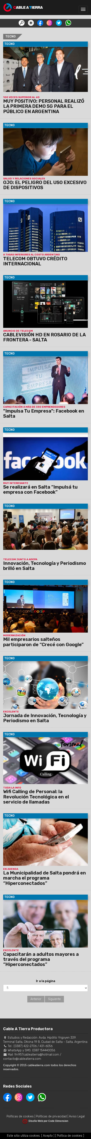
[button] (22, 22)
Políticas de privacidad (51, 1116)
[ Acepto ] (47, 1136)
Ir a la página (45, 981)
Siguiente (54, 999)
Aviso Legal (77, 1116)
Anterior (35, 999)
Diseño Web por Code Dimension (48, 1121)
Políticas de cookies (20, 1116)
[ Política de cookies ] (69, 1136)
